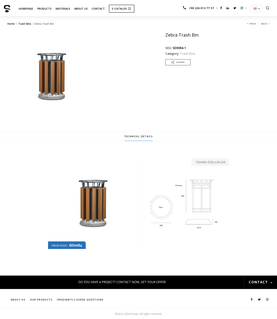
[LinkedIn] (228, 8)
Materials (63, 8)
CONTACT (258, 282)
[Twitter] (235, 8)
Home (11, 23)
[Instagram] (242, 8)
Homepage (26, 8)
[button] (256, 8)
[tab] (138, 136)
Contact (98, 8)
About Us (81, 8)
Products (44, 8)
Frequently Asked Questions (80, 299)
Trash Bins (24, 23)
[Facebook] (221, 8)
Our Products (41, 299)
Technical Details (138, 136)
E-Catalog (119, 8)
